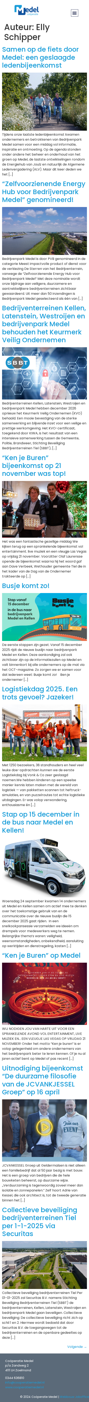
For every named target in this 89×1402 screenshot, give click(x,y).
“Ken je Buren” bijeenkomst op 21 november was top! (34, 465)
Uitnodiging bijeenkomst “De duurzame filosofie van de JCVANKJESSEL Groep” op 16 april (42, 1080)
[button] (74, 13)
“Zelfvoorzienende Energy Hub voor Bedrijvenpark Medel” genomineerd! (43, 191)
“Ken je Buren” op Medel (41, 955)
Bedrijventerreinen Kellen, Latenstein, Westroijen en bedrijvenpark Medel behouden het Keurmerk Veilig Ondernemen (44, 324)
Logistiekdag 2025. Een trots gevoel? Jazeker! (40, 693)
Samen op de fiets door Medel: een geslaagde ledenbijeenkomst (40, 57)
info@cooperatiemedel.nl (24, 1382)
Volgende (77, 1346)
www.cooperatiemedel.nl (24, 1387)
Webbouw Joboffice (74, 1397)
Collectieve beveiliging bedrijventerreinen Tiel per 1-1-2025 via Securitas (39, 1221)
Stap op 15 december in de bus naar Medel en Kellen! (40, 822)
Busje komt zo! (26, 585)
